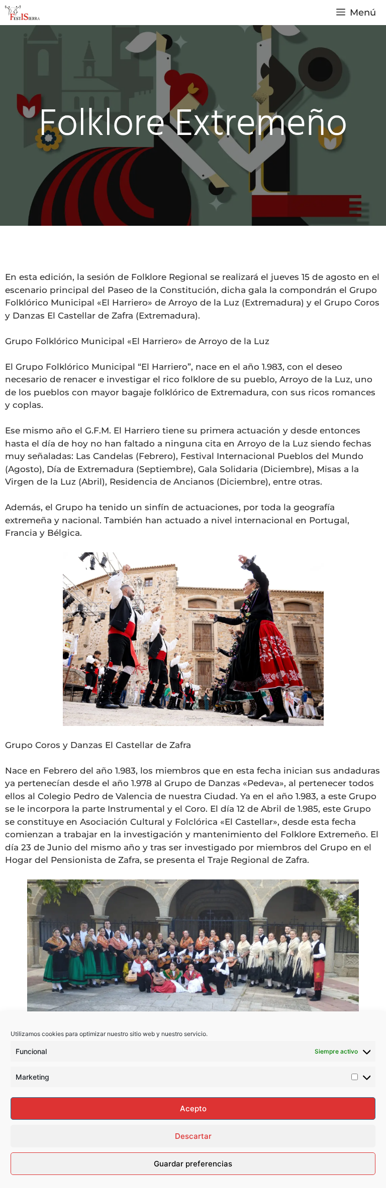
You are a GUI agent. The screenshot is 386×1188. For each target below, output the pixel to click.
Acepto (193, 1108)
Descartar (193, 1136)
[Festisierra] (22, 12)
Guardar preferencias (193, 1163)
